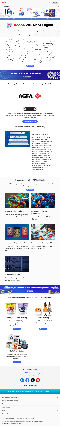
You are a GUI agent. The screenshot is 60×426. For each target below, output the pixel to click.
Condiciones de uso (29, 421)
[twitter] (23, 418)
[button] (49, 2)
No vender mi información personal (8, 423)
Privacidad (23, 421)
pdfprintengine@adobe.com (41, 391)
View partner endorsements (30, 121)
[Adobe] (4, 2)
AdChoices (19, 423)
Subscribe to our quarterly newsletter (30, 375)
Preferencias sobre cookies (38, 421)
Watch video (23, 35)
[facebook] (18, 418)
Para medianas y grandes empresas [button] (10, 400)
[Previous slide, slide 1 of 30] (24, 108)
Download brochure (36, 35)
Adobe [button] (3, 410)
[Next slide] (35, 108)
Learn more (30, 65)
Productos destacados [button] (7, 413)
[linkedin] (26, 418)
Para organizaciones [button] (6, 403)
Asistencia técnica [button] (6, 407)
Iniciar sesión (55, 2)
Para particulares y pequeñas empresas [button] (10, 397)
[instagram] (21, 418)
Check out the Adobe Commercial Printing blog (30, 373)
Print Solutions (5, 6)
